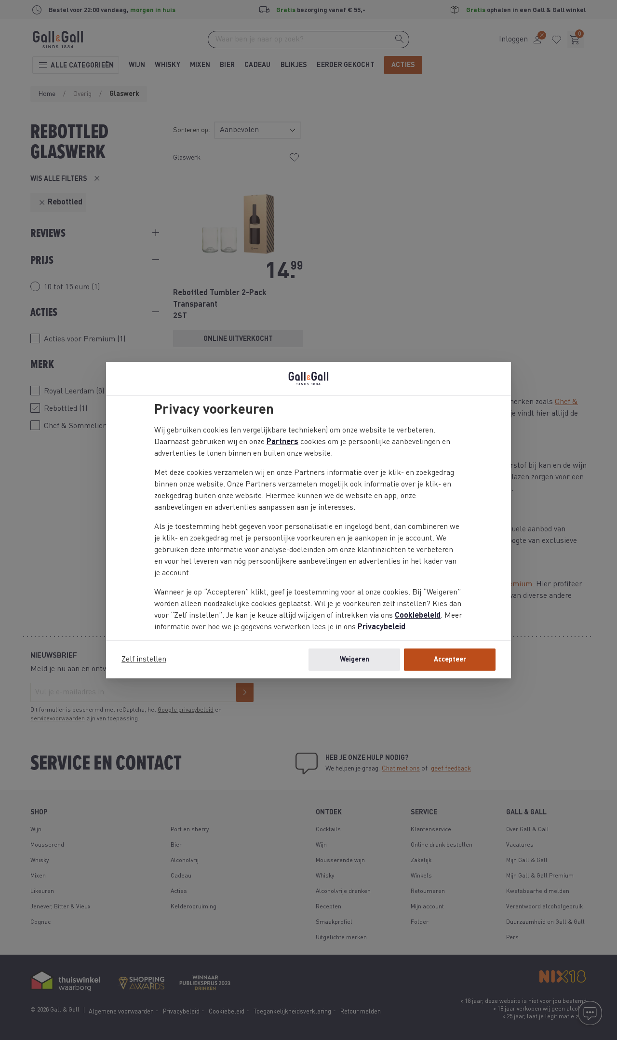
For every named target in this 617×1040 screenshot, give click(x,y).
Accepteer (450, 659)
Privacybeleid (381, 627)
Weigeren (354, 659)
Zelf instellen (143, 659)
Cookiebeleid (418, 616)
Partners (282, 442)
